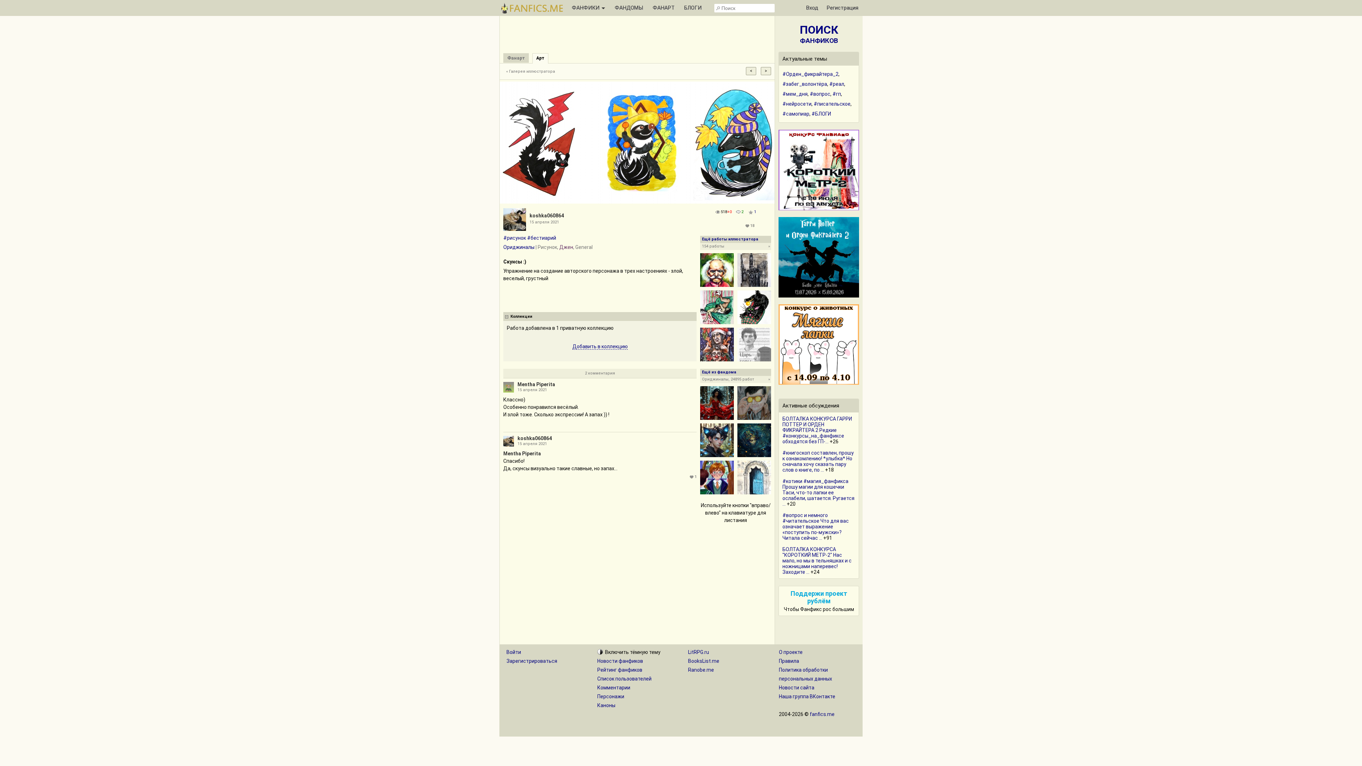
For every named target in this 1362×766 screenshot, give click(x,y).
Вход (812, 8)
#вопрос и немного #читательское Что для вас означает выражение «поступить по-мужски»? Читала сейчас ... (815, 526)
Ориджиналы (519, 247)
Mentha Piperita (536, 384)
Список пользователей (624, 679)
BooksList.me (703, 661)
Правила (789, 661)
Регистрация (842, 8)
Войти (513, 652)
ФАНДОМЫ (629, 8)
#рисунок (514, 238)
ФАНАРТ (664, 8)
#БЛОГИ (821, 114)
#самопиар (795, 114)
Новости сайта (796, 687)
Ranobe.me (701, 670)
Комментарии (613, 687)
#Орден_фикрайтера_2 (810, 74)
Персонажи (610, 696)
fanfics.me (822, 714)
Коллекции (521, 316)
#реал (836, 84)
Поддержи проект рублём (819, 597)
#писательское (832, 104)
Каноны (606, 705)
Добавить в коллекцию (600, 346)
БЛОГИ (693, 8)
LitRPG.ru (698, 652)
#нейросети (797, 104)
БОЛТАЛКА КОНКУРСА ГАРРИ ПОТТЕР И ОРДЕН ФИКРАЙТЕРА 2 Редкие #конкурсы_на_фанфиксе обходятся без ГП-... (817, 430)
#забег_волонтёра (804, 84)
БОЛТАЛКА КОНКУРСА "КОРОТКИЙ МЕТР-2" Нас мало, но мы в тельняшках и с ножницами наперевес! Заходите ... (817, 560)
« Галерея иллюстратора (530, 71)
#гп (836, 94)
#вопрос (820, 94)
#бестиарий (541, 238)
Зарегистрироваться (531, 661)
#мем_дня (795, 94)
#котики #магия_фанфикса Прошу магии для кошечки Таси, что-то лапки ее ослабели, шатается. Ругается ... (818, 492)
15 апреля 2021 (532, 390)
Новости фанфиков (620, 661)
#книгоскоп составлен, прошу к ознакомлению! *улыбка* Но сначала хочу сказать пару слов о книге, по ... (818, 461)
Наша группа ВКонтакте (807, 696)
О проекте (791, 652)
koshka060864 (547, 215)
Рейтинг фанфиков (619, 670)
